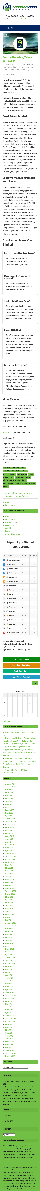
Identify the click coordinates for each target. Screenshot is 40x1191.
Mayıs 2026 (9, 793)
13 (34, 703)
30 (14, 715)
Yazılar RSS (7, 1116)
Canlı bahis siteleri (11, 522)
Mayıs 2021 (9, 966)
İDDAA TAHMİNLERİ (21, 70)
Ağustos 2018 (10, 1050)
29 (9, 715)
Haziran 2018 (10, 1056)
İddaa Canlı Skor (11, 505)
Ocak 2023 (9, 909)
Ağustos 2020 (10, 992)
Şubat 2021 (9, 975)
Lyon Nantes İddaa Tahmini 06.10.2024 (18, 493)
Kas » (9, 721)
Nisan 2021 (9, 969)
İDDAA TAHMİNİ (8, 70)
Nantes (5, 486)
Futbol (31, 64)
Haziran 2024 (10, 859)
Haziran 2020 (10, 998)
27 (34, 711)
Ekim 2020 (9, 987)
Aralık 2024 (9, 842)
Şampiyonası (15, 534)
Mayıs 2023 (9, 897)
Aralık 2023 (9, 877)
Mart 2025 (9, 833)
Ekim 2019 (9, 1010)
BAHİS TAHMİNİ (8, 67)
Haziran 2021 (10, 963)
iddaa (24, 480)
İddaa (32, 67)
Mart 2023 (9, 903)
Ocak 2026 (9, 804)
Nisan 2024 (9, 865)
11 (24, 703)
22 (9, 711)
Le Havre (32, 70)
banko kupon (22, 474)
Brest (16, 67)
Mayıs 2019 (9, 1024)
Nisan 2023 (9, 900)
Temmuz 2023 (10, 891)
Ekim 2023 (9, 882)
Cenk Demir (21, 64)
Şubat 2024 (9, 871)
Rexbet (7, 531)
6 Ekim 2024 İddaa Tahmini (12, 471)
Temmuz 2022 (10, 926)
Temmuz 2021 (10, 961)
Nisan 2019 (9, 1027)
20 (34, 707)
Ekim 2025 (9, 813)
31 (19, 715)
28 (4, 715)
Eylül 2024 (9, 851)
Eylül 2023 (9, 885)
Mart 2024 (9, 868)
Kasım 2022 (9, 914)
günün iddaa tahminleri (11, 480)
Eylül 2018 (9, 1048)
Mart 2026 (9, 799)
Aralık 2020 (9, 981)
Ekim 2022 (9, 917)
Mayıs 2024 (9, 862)
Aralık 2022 (9, 911)
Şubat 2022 (9, 940)
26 (29, 711)
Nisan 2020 (9, 1004)
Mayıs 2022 (9, 932)
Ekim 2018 (9, 1045)
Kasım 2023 (9, 880)
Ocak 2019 (9, 1036)
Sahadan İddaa (26, 19)
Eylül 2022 (9, 920)
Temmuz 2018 (10, 1053)
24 (19, 711)
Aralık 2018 (9, 1039)
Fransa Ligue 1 (24, 67)
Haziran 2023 (10, 894)
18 (24, 707)
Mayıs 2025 (9, 828)
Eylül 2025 (9, 816)
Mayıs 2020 (9, 1001)
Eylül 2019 (9, 1013)
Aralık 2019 (9, 1007)
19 (29, 707)
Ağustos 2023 (10, 888)
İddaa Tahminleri (21, 483)
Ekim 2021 (9, 952)
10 (19, 703)
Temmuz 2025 (10, 822)
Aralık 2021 (9, 946)
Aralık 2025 (9, 807)
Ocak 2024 (9, 874)
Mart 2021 (9, 972)
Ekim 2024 (9, 848)
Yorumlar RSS (8, 1121)
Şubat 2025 (9, 836)
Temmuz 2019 (10, 1019)
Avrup (7, 534)
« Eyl (4, 721)
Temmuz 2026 (10, 787)
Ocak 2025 (9, 839)
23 (14, 711)
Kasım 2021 (9, 949)
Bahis (25, 471)
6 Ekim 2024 (7, 468)
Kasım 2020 (9, 984)
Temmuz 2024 (10, 856)
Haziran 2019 (10, 1021)
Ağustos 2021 (10, 958)
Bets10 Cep (9, 525)
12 (29, 703)
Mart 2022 (9, 937)
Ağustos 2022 (10, 923)
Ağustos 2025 (10, 819)
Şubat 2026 (9, 801)
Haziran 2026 (10, 790)
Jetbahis (8, 528)
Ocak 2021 (9, 978)
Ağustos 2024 (10, 854)
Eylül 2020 (9, 990)
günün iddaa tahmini (23, 477)
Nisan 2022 (9, 935)
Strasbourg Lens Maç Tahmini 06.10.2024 (21, 496)
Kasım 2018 (9, 1042)
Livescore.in (9, 502)
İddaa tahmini (8, 483)
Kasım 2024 (9, 845)
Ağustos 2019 (10, 1016)
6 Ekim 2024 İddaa (19, 468)
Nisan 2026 (9, 796)
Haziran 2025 (10, 825)
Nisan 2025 (9, 830)
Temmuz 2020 (10, 995)
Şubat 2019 (9, 1033)
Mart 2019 (9, 1030)
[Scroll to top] (36, 1187)
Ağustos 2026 (10, 784)
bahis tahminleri (9, 474)
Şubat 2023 (9, 906)
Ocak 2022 (9, 943)
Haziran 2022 (10, 929)
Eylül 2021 (9, 955)
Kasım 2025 (9, 810)
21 (4, 711)
